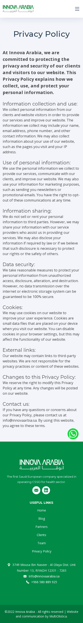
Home (41, 510)
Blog (41, 518)
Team (41, 543)
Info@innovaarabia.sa (44, 576)
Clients (41, 535)
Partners (41, 527)
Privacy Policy (41, 551)
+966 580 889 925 (43, 582)
